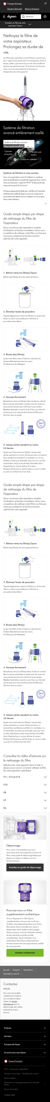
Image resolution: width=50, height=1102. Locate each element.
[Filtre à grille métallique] (28, 146)
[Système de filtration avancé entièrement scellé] (38, 142)
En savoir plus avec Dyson (15, 1052)
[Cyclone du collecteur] (15, 159)
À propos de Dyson (12, 1044)
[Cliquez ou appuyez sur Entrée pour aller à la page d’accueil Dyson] (11, 18)
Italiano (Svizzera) (32, 9)
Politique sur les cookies (12, 1074)
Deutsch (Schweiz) (14, 9)
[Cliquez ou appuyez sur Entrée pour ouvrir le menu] (4, 16)
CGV (6, 1069)
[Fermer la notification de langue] (45, 6)
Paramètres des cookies (30, 1074)
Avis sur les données (11, 1089)
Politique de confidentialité (19, 1069)
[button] (13, 1061)
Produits (7, 1028)
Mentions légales (10, 1078)
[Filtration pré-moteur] (25, 152)
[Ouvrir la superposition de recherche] (31, 16)
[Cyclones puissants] (18, 151)
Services (7, 1036)
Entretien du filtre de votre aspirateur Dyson (15, 24)
